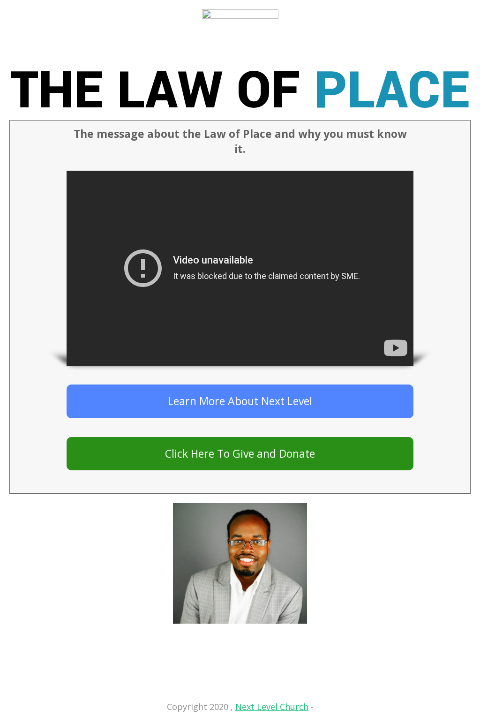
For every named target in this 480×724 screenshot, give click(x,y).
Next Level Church (271, 706)
